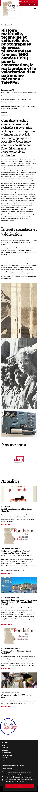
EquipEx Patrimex (6, 752)
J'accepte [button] (20, 786)
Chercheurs (5, 750)
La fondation (31, 12)
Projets (4, 745)
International (29, 22)
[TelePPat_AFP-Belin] (19, 423)
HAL (33, 1)
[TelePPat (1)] (19, 373)
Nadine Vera (4, 115)
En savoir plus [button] (19, 781)
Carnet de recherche (23, 1)
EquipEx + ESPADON (7, 755)
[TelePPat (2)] (19, 310)
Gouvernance (29, 19)
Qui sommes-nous (28, 16)
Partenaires (5, 747)
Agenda (4, 760)
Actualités (5, 757)
